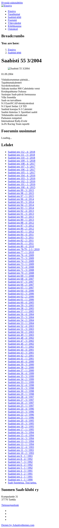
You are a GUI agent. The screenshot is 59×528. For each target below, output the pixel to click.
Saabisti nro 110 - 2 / (21, 157)
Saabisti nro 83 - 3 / (21, 237)
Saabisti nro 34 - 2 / (21, 379)
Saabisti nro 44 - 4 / (21, 349)
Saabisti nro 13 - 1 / (21, 444)
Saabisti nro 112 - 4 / (21, 151)
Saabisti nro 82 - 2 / (21, 240)
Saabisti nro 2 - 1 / (20, 476)
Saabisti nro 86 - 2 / (21, 228)
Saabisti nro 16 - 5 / (21, 432)
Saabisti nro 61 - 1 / (21, 299)
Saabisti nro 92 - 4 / (21, 211)
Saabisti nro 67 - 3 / (21, 281)
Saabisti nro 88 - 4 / (21, 222)
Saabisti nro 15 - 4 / (21, 435)
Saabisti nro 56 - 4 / (21, 314)
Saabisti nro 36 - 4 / (21, 373)
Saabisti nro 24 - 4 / (21, 408)
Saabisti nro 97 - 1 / (21, 196)
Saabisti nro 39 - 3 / (21, 364)
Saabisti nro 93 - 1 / (21, 208)
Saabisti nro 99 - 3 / (21, 190)
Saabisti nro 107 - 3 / (21, 166)
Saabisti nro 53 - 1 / (21, 323)
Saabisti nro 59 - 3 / (21, 305)
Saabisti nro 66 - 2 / (21, 284)
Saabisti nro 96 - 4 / (21, 199)
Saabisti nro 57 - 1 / (21, 311)
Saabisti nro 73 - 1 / (21, 264)
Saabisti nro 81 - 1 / (21, 243)
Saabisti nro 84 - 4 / (21, 234)
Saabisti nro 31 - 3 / (21, 388)
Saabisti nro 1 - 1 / (20, 479)
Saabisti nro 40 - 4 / (21, 361)
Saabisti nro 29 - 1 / (21, 394)
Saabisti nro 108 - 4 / (21, 163)
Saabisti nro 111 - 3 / (21, 154)
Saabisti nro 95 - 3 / (21, 202)
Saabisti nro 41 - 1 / (21, 358)
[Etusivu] (6, 5)
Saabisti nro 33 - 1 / (21, 382)
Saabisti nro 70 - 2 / (21, 273)
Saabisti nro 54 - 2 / (21, 320)
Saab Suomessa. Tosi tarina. (22, 482)
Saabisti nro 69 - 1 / (21, 276)
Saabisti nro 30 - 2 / (21, 391)
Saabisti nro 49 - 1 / (21, 335)
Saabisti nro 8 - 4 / (20, 459)
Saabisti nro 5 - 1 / (20, 467)
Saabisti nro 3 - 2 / (20, 473)
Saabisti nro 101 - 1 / (21, 184)
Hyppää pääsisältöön (12, 2)
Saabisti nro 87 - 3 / (21, 225)
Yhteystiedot (14, 23)
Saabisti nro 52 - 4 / (21, 326)
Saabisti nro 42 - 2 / (21, 355)
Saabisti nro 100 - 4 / (21, 187)
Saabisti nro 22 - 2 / (21, 414)
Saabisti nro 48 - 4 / (21, 338)
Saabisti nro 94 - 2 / (21, 205)
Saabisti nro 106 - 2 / (21, 169)
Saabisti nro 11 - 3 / (21, 450)
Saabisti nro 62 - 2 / (21, 296)
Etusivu (12, 11)
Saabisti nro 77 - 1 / (21, 252)
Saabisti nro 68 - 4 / (21, 278)
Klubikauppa (14, 26)
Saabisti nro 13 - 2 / (21, 441)
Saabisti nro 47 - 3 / (21, 340)
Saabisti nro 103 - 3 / (21, 178)
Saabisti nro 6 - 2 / (20, 465)
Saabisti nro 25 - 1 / (21, 405)
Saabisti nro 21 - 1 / (21, 417)
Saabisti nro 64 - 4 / (21, 290)
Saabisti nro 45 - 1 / (21, 346)
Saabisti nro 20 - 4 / (21, 420)
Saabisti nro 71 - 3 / (21, 270)
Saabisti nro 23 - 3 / (21, 411)
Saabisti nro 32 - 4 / (21, 385)
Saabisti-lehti (14, 17)
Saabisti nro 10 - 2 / (21, 453)
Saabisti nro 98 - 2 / (21, 193)
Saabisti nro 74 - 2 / (21, 261)
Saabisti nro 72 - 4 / (21, 267)
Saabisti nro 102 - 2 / (21, 181)
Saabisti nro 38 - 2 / (21, 367)
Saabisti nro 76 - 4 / (21, 255)
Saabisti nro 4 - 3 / (20, 470)
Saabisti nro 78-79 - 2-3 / (23, 249)
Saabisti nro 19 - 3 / (21, 423)
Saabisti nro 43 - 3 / (21, 352)
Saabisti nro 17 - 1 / (21, 429)
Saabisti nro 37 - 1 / (21, 370)
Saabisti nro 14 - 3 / (21, 438)
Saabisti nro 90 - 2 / (21, 216)
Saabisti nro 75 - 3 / (21, 258)
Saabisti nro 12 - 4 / (21, 447)
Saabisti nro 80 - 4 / (21, 246)
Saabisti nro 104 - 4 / (21, 175)
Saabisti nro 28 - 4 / (21, 397)
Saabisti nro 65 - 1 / (21, 287)
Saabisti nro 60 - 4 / (21, 302)
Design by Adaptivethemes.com (17, 525)
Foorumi (12, 20)
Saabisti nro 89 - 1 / (21, 219)
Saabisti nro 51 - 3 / (21, 329)
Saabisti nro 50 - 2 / (21, 332)
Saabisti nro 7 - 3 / (20, 462)
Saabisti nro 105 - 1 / (21, 172)
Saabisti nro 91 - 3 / (21, 213)
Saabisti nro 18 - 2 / (21, 426)
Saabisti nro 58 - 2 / (21, 308)
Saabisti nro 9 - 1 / (20, 456)
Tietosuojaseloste (10, 505)
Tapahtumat (14, 14)
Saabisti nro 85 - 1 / (21, 231)
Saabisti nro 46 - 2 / (21, 343)
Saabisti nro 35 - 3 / (21, 376)
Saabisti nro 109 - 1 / (21, 160)
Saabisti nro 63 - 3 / (21, 293)
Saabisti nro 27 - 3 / (21, 400)
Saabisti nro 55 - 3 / (21, 317)
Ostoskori (13, 29)
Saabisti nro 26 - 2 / (21, 402)
